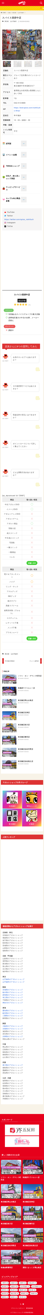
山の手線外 (13, 21)
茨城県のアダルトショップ (13, 989)
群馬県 (24, 1293)
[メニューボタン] (3, 3)
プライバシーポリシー (18, 1308)
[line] (23, 1304)
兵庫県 (23, 1283)
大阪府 (14, 1286)
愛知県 (23, 1290)
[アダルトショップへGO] (22, 3)
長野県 (5, 1297)
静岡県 (14, 1297)
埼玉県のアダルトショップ (13, 997)
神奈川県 (14, 1293)
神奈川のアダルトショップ (13, 1002)
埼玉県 (5, 1286)
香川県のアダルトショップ (13, 1065)
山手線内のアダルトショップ (13, 979)
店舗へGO (32, 563)
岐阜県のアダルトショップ (13, 1013)
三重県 (5, 1283)
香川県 (23, 1297)
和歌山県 (32, 1283)
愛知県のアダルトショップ (13, 1010)
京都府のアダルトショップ (13, 1028)
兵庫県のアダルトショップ (13, 1036)
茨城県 (34, 1293)
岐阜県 (5, 1290)
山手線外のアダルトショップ (13, 982)
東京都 (6, 21)
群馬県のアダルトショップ (13, 995)
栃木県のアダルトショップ (13, 992)
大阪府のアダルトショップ (13, 1026)
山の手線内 (24, 1286)
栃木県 (5, 1293)
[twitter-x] (21, 1304)
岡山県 (14, 1290)
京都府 (14, 1283)
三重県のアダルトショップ (13, 1015)
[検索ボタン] (41, 3)
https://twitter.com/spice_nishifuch (19, 219)
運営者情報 (29, 1308)
